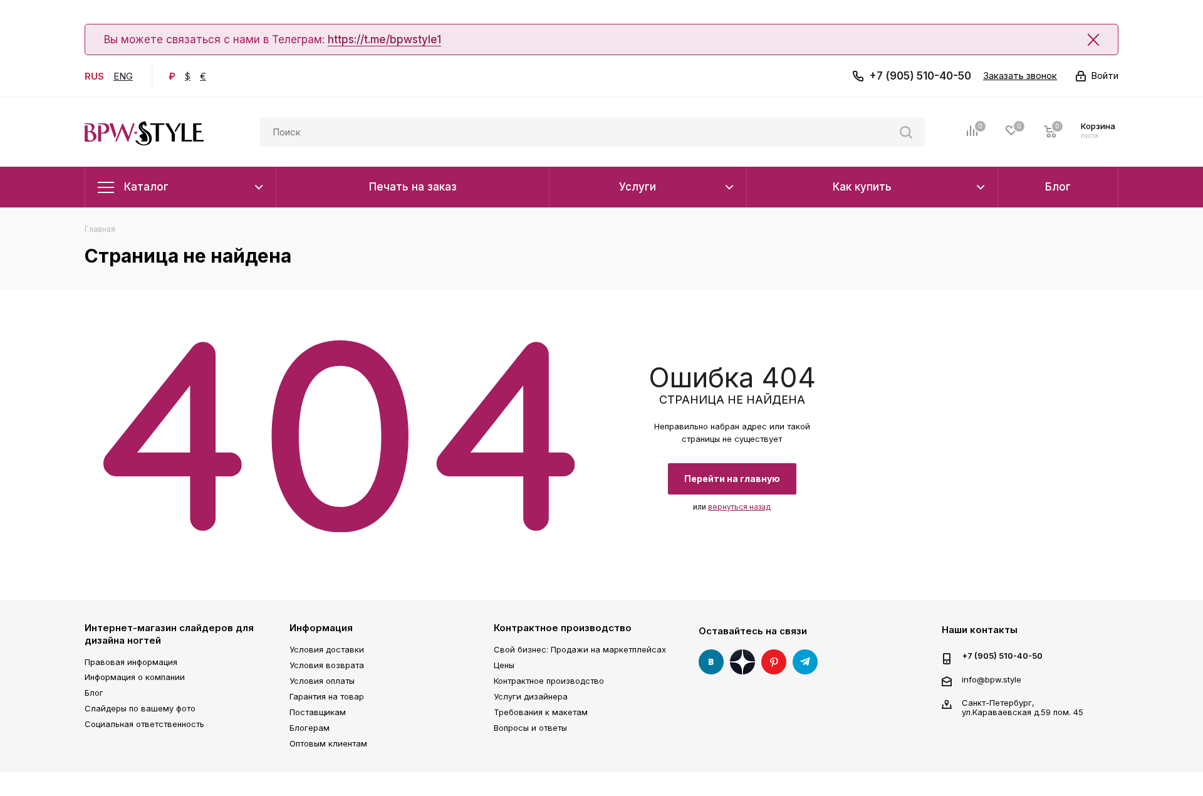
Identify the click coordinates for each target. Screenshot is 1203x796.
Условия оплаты (322, 681)
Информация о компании (135, 677)
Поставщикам (317, 712)
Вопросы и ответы (530, 728)
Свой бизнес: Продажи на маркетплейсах (580, 649)
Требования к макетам (541, 712)
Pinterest (773, 661)
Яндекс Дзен (742, 661)
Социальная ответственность (144, 724)
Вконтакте (711, 661)
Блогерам (309, 728)
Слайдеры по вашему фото (140, 708)
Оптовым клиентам (328, 743)
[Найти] (906, 132)
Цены (504, 665)
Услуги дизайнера (531, 696)
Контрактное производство (563, 628)
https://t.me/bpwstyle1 (384, 39)
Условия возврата (326, 665)
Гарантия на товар (326, 696)
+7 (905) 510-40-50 (920, 76)
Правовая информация (131, 662)
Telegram (805, 661)
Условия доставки (326, 649)
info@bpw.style (991, 679)
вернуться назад (739, 506)
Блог (94, 693)
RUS (94, 76)
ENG (123, 76)
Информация (321, 628)
